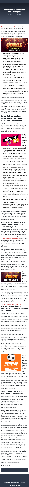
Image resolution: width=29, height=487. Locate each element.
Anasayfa (4, 481)
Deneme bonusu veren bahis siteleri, (10, 26)
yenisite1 (19, 14)
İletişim (23, 482)
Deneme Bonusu (6, 469)
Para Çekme (7, 482)
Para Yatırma (11, 481)
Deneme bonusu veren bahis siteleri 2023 (11, 304)
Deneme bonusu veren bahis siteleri (10, 238)
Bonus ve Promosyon (21, 481)
